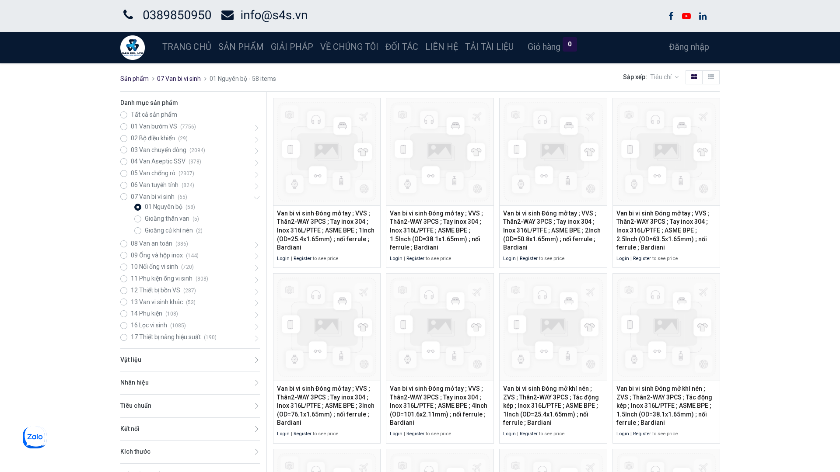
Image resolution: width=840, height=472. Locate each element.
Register (303, 258)
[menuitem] (187, 46)
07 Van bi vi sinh (179, 78)
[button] (664, 77)
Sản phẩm (134, 78)
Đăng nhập (689, 47)
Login (283, 258)
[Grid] (694, 77)
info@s (259, 15)
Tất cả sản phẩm (154, 114)
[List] (711, 77)
